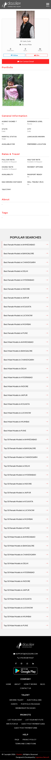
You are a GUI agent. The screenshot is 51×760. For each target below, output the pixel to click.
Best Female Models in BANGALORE (19, 253)
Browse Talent (16, 700)
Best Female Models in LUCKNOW (18, 315)
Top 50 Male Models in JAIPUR (16, 590)
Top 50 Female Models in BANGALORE (20, 448)
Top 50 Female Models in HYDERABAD (20, 475)
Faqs (17, 740)
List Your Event (15, 720)
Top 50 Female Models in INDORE (18, 484)
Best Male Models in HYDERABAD (18, 377)
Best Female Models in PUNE (16, 333)
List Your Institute (34, 720)
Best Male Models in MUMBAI (16, 421)
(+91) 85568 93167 (26, 658)
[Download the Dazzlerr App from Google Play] (25, 671)
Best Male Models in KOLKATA (17, 404)
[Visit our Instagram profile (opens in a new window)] (22, 663)
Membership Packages (25, 708)
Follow (15, 55)
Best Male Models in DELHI (15, 368)
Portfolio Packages (30, 704)
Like (37, 55)
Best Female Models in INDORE (17, 289)
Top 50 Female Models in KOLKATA (18, 501)
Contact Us (25, 688)
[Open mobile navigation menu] (47, 4)
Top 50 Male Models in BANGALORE (19, 546)
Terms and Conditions (25, 744)
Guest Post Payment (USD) (33, 724)
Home (8, 684)
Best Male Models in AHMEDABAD (18, 342)
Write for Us (12, 724)
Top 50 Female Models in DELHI (17, 466)
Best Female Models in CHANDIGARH (20, 262)
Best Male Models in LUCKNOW (17, 413)
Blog (42, 684)
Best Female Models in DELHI (16, 271)
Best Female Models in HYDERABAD (19, 280)
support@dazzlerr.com (27, 654)
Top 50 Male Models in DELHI (16, 563)
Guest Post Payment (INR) (25, 728)
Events (14, 704)
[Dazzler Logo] (11, 4)
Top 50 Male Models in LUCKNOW (18, 607)
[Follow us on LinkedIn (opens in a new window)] (33, 663)
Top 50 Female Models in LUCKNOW (19, 510)
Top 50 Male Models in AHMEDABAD (19, 537)
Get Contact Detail (26, 61)
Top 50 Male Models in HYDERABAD (19, 572)
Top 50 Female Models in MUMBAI (18, 519)
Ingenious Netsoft (42, 757)
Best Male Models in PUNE (15, 430)
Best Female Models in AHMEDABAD (19, 244)
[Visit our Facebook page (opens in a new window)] (16, 663)
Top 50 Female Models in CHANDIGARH (20, 457)
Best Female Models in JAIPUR (16, 298)
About (17, 684)
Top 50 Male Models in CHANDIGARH (20, 554)
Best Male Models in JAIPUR (15, 395)
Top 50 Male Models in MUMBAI (17, 616)
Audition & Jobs (34, 700)
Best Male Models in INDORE (16, 386)
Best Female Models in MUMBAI (17, 324)
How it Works (30, 684)
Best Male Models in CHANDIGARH (19, 360)
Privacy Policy (29, 740)
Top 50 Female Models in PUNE (17, 528)
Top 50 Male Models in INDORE (17, 581)
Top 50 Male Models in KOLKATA (18, 599)
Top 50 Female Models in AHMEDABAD (20, 439)
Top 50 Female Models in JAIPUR (17, 492)
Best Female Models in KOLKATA (17, 306)
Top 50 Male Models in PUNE (16, 625)
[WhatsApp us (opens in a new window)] (28, 663)
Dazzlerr (19, 754)
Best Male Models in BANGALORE (18, 351)
